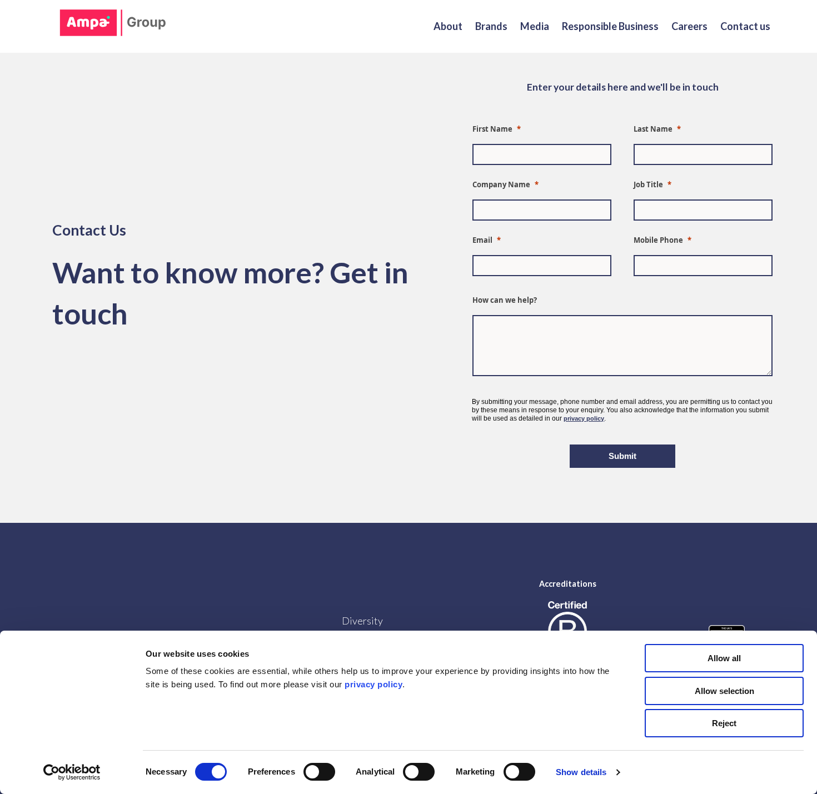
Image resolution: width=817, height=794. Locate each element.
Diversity (362, 621)
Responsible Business (610, 26)
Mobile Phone (658, 240)
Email (482, 240)
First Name (492, 129)
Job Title (648, 184)
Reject (724, 723)
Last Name (653, 129)
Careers (689, 26)
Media (534, 26)
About (448, 26)
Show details (581, 772)
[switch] (319, 772)
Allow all (724, 658)
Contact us (745, 26)
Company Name (501, 184)
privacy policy (584, 418)
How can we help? (505, 300)
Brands (491, 26)
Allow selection (724, 691)
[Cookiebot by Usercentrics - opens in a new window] (72, 772)
